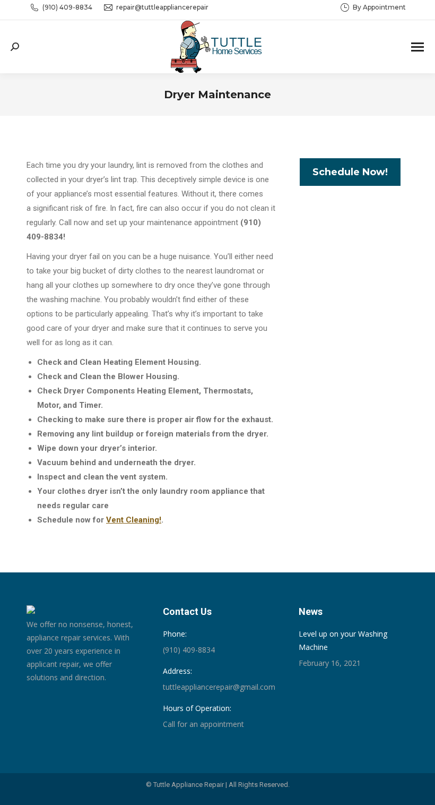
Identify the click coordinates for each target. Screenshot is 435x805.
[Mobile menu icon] (417, 47)
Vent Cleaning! (133, 520)
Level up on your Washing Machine (343, 640)
